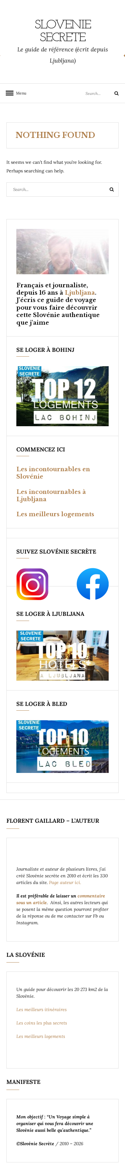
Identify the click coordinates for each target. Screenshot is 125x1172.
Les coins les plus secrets (41, 1023)
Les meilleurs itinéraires (42, 1009)
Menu (19, 93)
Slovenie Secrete (63, 31)
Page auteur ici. (65, 882)
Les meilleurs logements (55, 514)
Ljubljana (80, 292)
